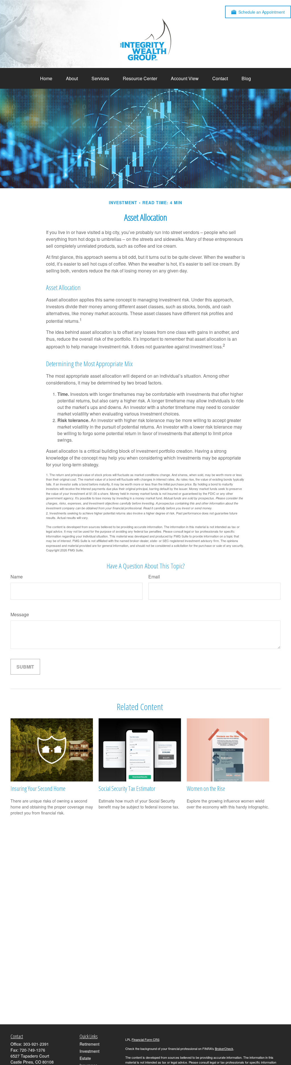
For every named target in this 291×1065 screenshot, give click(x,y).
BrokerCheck (224, 1048)
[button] (46, 78)
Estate (85, 1058)
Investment (89, 1051)
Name (17, 576)
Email (154, 576)
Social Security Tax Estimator (127, 788)
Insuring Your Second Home (38, 788)
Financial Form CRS (145, 1039)
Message (20, 614)
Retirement (89, 1044)
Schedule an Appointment (261, 12)
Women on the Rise (206, 788)
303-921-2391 (36, 1044)
